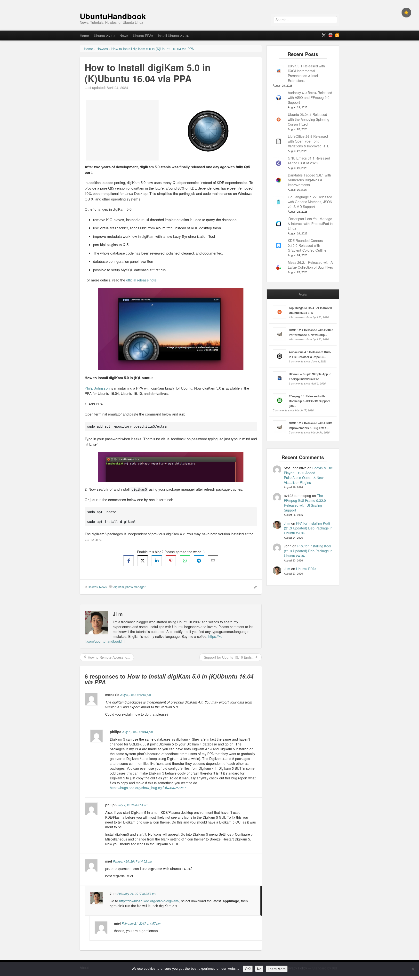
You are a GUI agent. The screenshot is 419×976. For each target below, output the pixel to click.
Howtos (93, 587)
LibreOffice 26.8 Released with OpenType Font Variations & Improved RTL (308, 141)
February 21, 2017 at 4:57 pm (141, 923)
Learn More (277, 968)
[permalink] (254, 586)
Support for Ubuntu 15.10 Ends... (229, 657)
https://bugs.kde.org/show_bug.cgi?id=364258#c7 (148, 787)
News (124, 35)
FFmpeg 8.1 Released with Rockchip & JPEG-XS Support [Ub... (309, 401)
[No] (413, 969)
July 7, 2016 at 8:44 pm (137, 732)
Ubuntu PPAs (143, 35)
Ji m (287, 523)
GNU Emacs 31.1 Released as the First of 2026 (309, 160)
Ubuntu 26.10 (104, 35)
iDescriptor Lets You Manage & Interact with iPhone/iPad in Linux (310, 223)
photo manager (135, 587)
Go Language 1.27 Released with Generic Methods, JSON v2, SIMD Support (310, 201)
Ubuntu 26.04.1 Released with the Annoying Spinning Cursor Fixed (308, 119)
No (259, 968)
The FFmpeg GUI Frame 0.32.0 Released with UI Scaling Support (305, 502)
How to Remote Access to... (108, 657)
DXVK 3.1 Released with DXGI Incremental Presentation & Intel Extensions (306, 73)
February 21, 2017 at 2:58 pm (136, 893)
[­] (209, 2)
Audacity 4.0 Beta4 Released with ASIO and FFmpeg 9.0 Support (310, 97)
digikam (118, 587)
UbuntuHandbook (113, 16)
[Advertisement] (122, 130)
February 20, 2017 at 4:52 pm (132, 861)
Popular (302, 294)
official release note (141, 279)
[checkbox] (406, 12)
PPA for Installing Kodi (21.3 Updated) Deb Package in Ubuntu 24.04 (308, 528)
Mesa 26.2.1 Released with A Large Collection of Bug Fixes (310, 265)
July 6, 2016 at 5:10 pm (135, 695)
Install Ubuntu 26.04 (173, 35)
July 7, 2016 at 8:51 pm (133, 805)
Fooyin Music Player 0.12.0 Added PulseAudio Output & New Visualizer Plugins (308, 475)
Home (84, 35)
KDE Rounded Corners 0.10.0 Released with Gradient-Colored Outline (307, 245)
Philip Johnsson (97, 388)
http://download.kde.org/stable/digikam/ (149, 900)
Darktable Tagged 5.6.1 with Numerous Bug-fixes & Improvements (309, 180)
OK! (248, 968)
